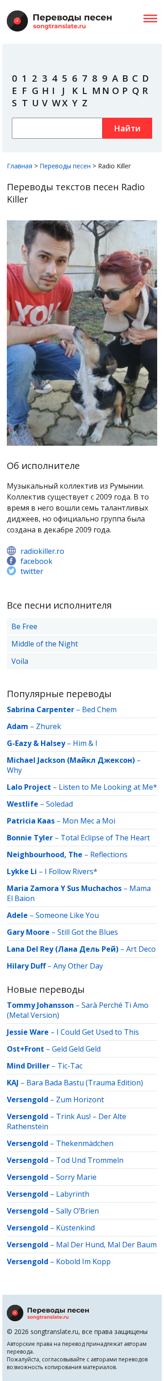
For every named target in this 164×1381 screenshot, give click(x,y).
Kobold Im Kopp (83, 1261)
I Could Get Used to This (97, 1032)
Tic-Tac (69, 1066)
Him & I (85, 743)
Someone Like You (67, 915)
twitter (31, 571)
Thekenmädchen (84, 1143)
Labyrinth (72, 1194)
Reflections (109, 854)
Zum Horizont (80, 1099)
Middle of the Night (44, 644)
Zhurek (48, 726)
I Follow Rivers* (71, 871)
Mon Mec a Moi (88, 821)
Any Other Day (78, 966)
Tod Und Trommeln (89, 1160)
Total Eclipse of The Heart (105, 838)
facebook (36, 561)
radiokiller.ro (42, 551)
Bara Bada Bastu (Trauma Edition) (84, 1083)
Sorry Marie (76, 1177)
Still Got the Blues (87, 932)
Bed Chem (99, 709)
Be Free (24, 626)
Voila (19, 661)
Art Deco (141, 949)
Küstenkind (75, 1228)
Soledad (59, 804)
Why (14, 770)
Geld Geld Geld (76, 1049)
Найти (127, 128)
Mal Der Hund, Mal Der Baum (106, 1245)
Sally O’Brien (77, 1211)
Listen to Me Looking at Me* (108, 787)
